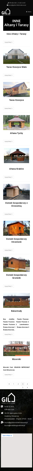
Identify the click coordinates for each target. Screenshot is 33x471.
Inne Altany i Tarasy (16, 34)
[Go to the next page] (27, 387)
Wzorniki (16, 359)
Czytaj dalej (8, 42)
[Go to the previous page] (9, 384)
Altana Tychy (16, 133)
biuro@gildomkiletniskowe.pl (17, 5)
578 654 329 (12, 3)
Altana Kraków (16, 169)
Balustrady (16, 311)
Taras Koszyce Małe (16, 67)
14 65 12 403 (21, 3)
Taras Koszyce (16, 100)
